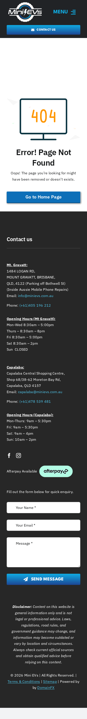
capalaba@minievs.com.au (40, 392)
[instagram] (18, 455)
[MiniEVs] (25, 3)
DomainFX (45, 687)
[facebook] (9, 455)
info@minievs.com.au (36, 295)
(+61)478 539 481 (35, 401)
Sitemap (50, 681)
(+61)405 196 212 (35, 305)
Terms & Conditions (24, 681)
